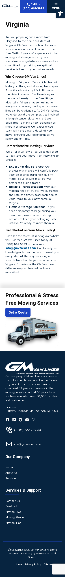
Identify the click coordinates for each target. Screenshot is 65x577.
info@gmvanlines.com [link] (20, 248)
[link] (60, 13)
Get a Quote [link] (17, 312)
